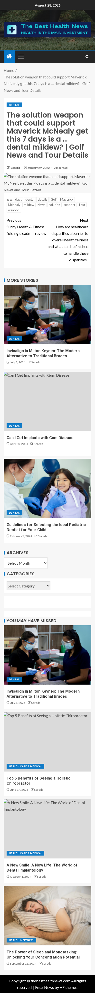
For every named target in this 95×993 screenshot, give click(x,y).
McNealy (14, 205)
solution (54, 205)
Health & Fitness (21, 940)
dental (29, 199)
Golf (54, 199)
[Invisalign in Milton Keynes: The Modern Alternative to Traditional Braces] (47, 314)
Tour (81, 205)
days (18, 199)
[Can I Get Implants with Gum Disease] (47, 401)
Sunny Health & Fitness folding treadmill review (26, 227)
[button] (21, 57)
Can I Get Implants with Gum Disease (40, 437)
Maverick (66, 199)
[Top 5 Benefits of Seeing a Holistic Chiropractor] (47, 742)
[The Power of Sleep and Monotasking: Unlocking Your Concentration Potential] (47, 915)
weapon (13, 210)
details (42, 199)
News (41, 205)
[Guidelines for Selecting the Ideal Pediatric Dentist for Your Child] (47, 488)
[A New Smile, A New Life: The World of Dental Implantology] (47, 828)
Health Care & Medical (25, 766)
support (69, 205)
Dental (14, 104)
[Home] (9, 56)
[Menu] (21, 57)
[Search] (87, 56)
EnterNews (44, 987)
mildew (29, 205)
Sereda (15, 168)
